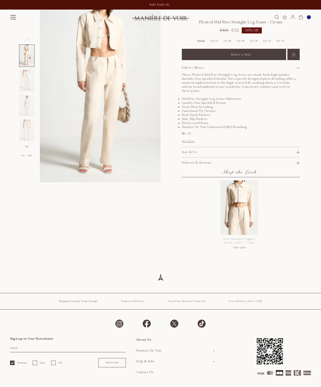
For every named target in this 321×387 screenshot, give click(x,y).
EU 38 (241, 40)
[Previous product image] (26, 39)
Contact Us (145, 372)
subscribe (112, 362)
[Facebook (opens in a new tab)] (147, 324)
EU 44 (281, 40)
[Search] (277, 17)
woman (22, 362)
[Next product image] (26, 147)
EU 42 (267, 40)
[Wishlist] (285, 17)
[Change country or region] (309, 17)
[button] (13, 17)
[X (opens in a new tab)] (174, 324)
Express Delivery (133, 301)
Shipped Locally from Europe (78, 301)
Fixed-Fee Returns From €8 (187, 301)
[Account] (293, 17)
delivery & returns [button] (197, 163)
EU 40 (254, 40)
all (60, 362)
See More (188, 141)
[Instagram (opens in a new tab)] (119, 324)
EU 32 (201, 40)
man (42, 362)
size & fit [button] (189, 152)
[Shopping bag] (301, 17)
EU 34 (214, 40)
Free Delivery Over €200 (245, 301)
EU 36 (227, 40)
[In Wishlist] (293, 54)
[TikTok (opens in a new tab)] (202, 324)
